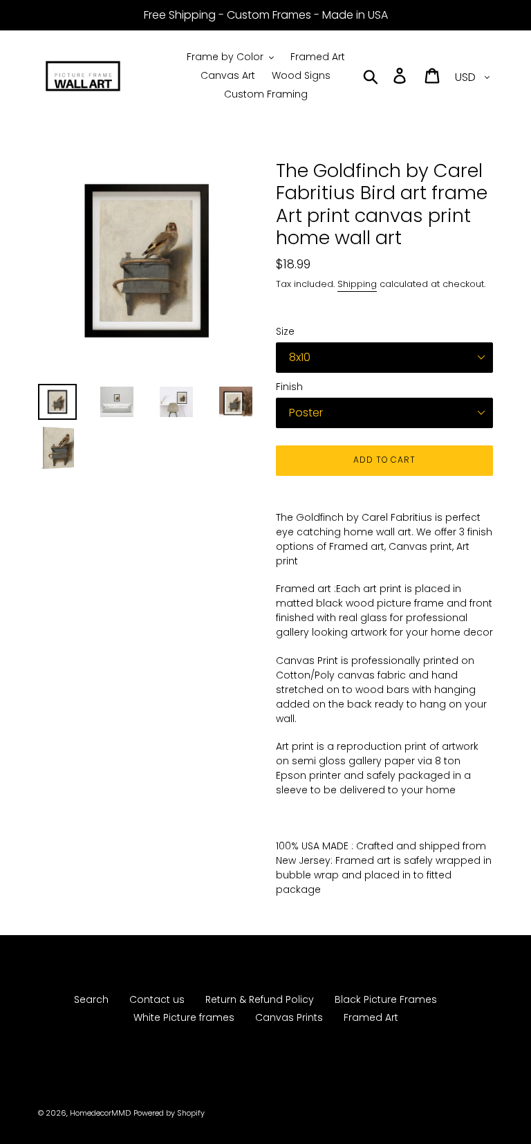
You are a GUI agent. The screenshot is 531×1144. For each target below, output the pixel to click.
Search (91, 999)
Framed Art (371, 1017)
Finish (289, 387)
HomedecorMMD (100, 1112)
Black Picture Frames (386, 999)
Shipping (357, 283)
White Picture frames (183, 1017)
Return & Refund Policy (259, 999)
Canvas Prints (289, 1017)
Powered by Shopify (169, 1112)
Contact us (157, 999)
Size (285, 331)
